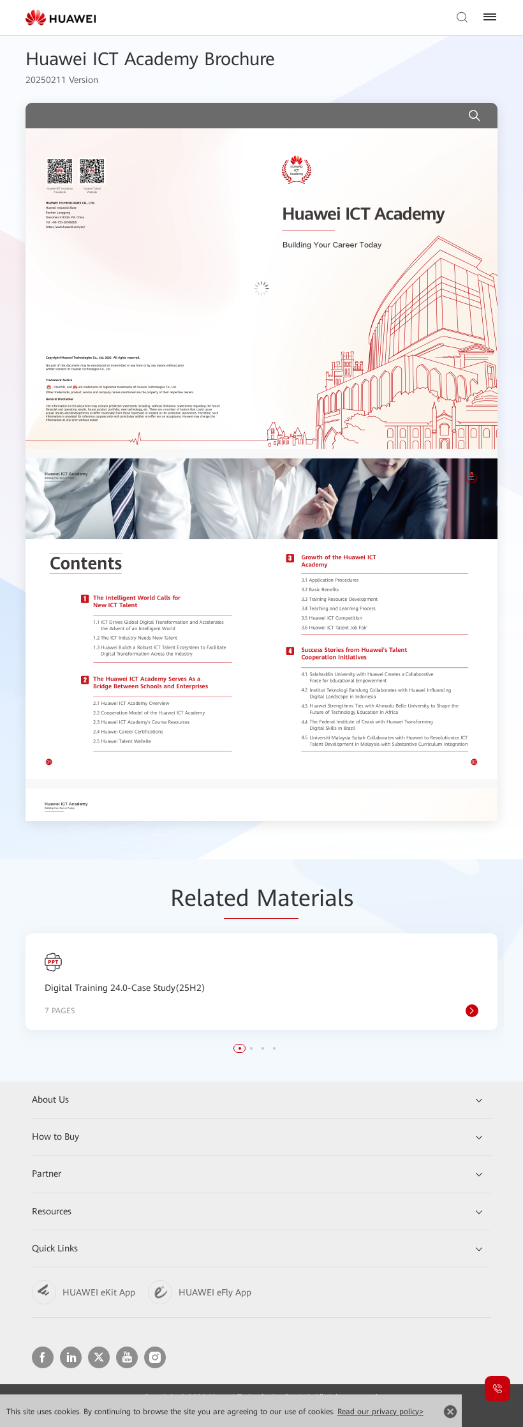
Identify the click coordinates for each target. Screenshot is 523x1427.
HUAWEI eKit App (99, 1292)
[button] (240, 1048)
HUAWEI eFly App (215, 1292)
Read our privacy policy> (380, 1411)
